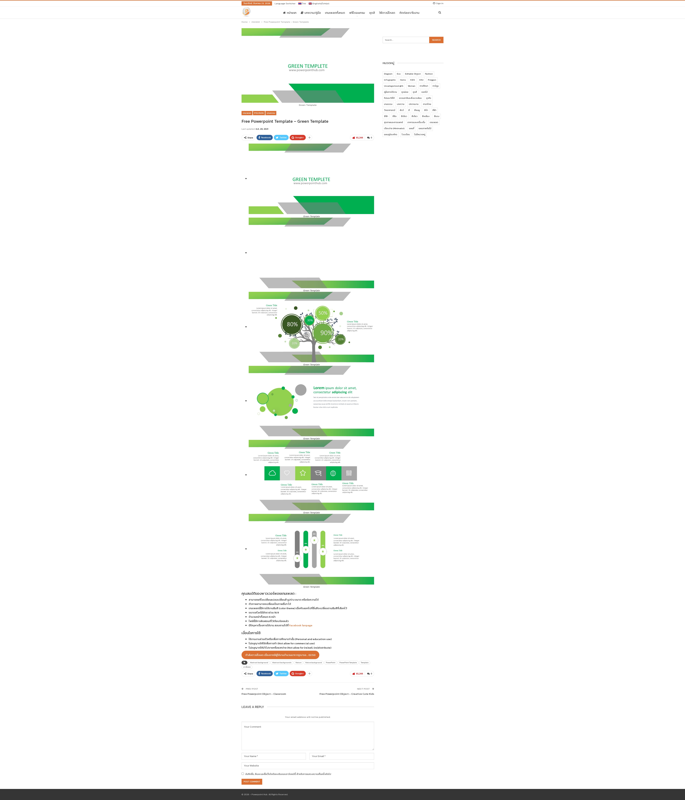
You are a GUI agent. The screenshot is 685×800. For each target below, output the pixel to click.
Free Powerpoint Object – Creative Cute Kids (346, 694)
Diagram (388, 73)
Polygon (259, 113)
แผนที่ (411, 128)
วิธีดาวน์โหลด (387, 13)
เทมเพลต (247, 113)
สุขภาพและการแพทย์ (393, 122)
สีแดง (436, 116)
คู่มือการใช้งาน (390, 92)
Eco (399, 73)
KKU (421, 80)
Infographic (390, 80)
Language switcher (285, 3)
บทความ (400, 104)
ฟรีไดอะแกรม (357, 13)
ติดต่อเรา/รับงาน (409, 13)
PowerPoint (330, 662)
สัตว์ (402, 110)
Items (403, 80)
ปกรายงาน (413, 104)
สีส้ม (394, 116)
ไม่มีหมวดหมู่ (419, 134)
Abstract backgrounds (281, 662)
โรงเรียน (406, 134)
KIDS (412, 80)
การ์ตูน (436, 86)
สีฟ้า (434, 110)
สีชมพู (417, 110)
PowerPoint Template (348, 662)
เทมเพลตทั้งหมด (335, 13)
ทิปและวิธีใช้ (389, 98)
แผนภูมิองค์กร (390, 134)
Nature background (313, 662)
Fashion (429, 73)
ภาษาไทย (427, 104)
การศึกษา (424, 86)
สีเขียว (404, 116)
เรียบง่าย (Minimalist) (394, 128)
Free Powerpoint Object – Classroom (264, 694)
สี (409, 110)
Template (364, 662)
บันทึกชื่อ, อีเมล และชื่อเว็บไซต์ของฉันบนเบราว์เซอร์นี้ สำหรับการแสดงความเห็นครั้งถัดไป (288, 774)
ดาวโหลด (247, 667)
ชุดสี (372, 13)
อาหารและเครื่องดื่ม (416, 122)
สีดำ (426, 110)
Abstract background (259, 662)
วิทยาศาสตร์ (389, 110)
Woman (411, 86)
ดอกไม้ (424, 92)
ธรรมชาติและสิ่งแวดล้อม (410, 98)
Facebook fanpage (300, 625)
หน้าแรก (291, 13)
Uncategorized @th (393, 86)
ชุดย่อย (404, 92)
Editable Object (413, 73)
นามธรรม (271, 113)
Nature (298, 662)
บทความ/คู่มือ (313, 13)
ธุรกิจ (428, 98)
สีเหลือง (426, 116)
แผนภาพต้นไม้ (425, 128)
